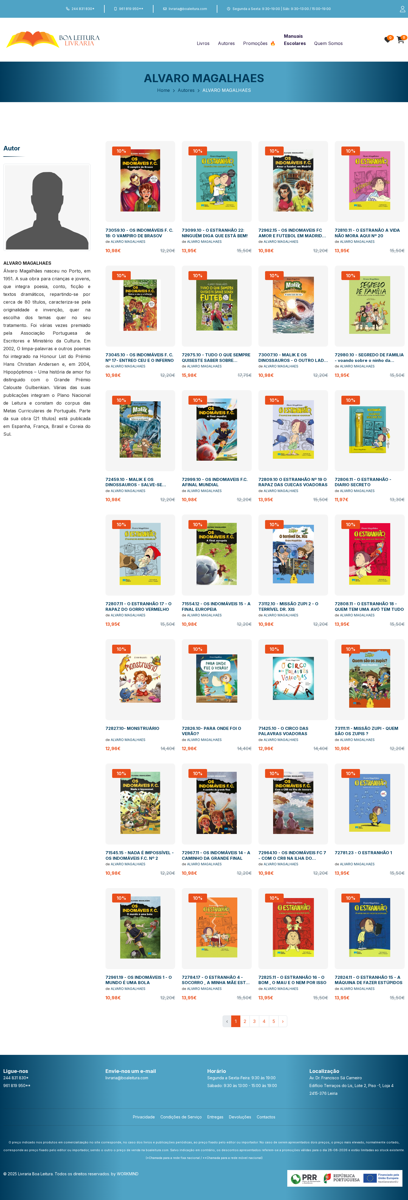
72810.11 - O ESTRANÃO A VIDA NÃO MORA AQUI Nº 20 (367, 233)
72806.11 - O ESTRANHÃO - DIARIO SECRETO (363, 482)
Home (163, 90)
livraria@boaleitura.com (188, 9)
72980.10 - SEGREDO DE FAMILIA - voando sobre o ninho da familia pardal (369, 360)
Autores (226, 43)
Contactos (266, 1117)
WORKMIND (127, 1173)
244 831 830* (83, 9)
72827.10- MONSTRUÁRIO (132, 728)
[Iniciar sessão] (400, 9)
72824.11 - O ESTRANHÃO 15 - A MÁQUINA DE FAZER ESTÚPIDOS (368, 980)
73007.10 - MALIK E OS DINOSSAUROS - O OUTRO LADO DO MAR (292, 360)
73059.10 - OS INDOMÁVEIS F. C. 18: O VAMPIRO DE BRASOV (139, 233)
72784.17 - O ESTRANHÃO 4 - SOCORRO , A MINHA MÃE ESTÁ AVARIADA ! (215, 983)
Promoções (256, 43)
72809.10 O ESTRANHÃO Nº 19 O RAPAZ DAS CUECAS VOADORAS (293, 482)
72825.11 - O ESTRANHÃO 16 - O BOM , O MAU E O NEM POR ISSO (292, 980)
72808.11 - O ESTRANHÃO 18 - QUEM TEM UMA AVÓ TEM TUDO (369, 606)
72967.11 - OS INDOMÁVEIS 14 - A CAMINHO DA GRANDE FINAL (216, 855)
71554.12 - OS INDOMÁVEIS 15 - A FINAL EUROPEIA (216, 606)
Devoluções (240, 1117)
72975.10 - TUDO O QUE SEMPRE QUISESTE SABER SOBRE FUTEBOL (216, 360)
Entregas (215, 1117)
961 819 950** (131, 9)
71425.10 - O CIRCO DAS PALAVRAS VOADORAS (283, 731)
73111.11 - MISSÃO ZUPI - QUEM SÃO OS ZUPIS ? (366, 731)
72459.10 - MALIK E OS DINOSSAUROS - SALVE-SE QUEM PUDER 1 (133, 485)
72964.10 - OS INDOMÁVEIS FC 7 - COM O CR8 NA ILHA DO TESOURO (292, 858)
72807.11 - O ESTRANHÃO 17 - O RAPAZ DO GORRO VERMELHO (138, 606)
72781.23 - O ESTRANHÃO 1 (363, 852)
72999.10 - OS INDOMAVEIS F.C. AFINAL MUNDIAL (215, 482)
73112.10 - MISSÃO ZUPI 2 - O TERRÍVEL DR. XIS (288, 606)
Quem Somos (328, 43)
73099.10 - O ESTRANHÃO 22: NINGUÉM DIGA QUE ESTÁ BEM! (215, 233)
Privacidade (144, 1117)
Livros (203, 43)
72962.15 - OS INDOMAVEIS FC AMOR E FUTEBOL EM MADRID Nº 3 (290, 236)
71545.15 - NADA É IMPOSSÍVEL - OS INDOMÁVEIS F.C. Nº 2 (139, 855)
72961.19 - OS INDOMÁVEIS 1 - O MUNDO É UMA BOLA (138, 980)
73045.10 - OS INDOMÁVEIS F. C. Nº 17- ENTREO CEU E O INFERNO (139, 357)
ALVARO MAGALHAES (128, 242)
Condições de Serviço (181, 1117)
